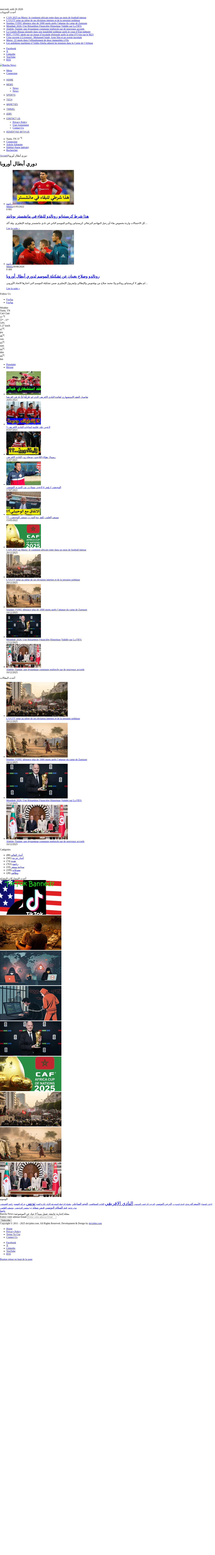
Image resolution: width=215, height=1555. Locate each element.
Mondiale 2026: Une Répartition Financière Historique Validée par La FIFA (44, 26)
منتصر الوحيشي (21, 1208)
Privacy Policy (20, 122)
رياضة (15, 864)
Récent (9, 367)
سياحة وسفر (17, 867)
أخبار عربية (18, 858)
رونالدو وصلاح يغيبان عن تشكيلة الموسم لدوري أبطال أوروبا (53, 276)
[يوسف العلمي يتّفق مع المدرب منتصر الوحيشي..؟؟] (23, 514)
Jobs (9, 113)
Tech (9, 99)
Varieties (12, 104)
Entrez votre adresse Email (13, 1217)
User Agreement (21, 125)
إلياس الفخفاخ (206, 1204)
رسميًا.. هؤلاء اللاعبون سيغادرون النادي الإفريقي (31, 457)
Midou (9, 206)
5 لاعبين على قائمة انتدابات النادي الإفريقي (28, 427)
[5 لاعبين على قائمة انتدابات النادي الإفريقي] (23, 424)
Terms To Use (13, 1234)
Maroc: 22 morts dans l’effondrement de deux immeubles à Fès (37, 40)
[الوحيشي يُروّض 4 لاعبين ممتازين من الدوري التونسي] (23, 484)
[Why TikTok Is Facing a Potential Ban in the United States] (30, 913)
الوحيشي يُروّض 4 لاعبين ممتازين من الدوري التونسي (33, 487)
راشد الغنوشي (6, 1204)
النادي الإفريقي (119, 1203)
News (9, 84)
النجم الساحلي (80, 1203)
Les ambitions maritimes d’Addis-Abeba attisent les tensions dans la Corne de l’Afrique (49, 43)
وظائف (14, 873)
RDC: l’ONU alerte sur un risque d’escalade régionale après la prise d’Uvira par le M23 (49, 34)
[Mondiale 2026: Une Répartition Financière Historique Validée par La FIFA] (23, 636)
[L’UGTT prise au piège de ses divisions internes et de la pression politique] (23, 577)
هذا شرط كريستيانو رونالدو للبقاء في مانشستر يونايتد (47, 216)
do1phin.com (95, 1223)
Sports (10, 94)
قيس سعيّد (38, 1207)
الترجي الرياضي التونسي (144, 1204)
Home (9, 79)
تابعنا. (3, 1211)
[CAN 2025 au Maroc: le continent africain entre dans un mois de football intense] (23, 547)
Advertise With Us (17, 131)
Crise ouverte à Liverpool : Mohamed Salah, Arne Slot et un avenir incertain (44, 37)
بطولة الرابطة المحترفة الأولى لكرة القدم (53, 1204)
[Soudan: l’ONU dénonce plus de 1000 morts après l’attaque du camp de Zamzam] (23, 606)
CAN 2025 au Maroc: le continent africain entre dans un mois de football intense (46, 17)
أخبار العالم (17, 855)
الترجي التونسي (164, 1203)
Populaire (11, 364)
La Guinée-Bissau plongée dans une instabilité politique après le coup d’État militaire (48, 31)
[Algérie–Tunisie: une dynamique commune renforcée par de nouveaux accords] (23, 666)
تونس (30, 1203)
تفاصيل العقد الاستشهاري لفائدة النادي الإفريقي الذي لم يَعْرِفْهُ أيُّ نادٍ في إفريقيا (47, 397)
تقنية (13, 861)
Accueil (4, 155)
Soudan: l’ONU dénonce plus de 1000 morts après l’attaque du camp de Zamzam (46, 23)
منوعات (16, 870)
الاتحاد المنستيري (178, 1204)
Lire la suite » (13, 228)
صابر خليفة (72, 1208)
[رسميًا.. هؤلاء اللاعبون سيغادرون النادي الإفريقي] (23, 454)
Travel (10, 109)
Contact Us (13, 118)
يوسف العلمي (7, 1208)
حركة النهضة (19, 1204)
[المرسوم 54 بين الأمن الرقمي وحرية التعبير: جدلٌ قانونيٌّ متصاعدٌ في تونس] (30, 1019)
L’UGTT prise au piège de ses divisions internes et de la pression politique (43, 20)
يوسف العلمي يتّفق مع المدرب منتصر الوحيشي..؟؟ (32, 517)
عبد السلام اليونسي (56, 1207)
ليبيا (31, 1208)
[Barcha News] (8, 65)
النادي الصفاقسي (96, 1204)
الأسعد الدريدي (192, 1204)
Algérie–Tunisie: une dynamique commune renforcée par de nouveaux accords (45, 29)
